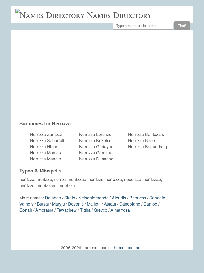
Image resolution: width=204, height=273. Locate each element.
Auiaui (110, 204)
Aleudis (119, 198)
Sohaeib (157, 198)
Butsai (43, 204)
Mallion (94, 204)
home (119, 247)
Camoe (150, 204)
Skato (69, 198)
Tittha (85, 210)
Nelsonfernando (93, 198)
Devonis (76, 204)
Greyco (100, 210)
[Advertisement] (96, 77)
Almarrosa (120, 210)
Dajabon (53, 198)
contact (134, 247)
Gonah (25, 210)
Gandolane (129, 204)
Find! (182, 25)
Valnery (26, 204)
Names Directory (119, 14)
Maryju (58, 204)
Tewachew (67, 210)
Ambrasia (44, 210)
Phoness (137, 198)
